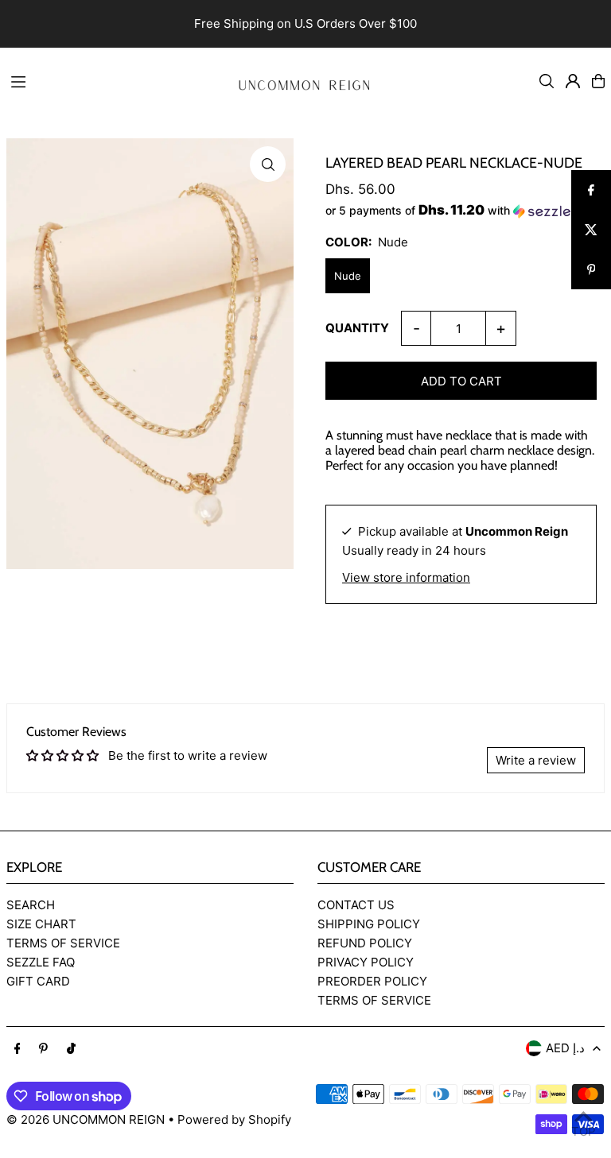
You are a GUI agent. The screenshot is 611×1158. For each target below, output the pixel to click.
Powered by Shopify (234, 1119)
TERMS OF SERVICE (63, 943)
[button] (461, 211)
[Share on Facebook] (591, 190)
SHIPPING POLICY (368, 923)
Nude (347, 275)
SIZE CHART (41, 923)
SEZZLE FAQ (40, 962)
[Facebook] (17, 1049)
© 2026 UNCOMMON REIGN (85, 1119)
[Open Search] (546, 81)
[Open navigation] (110, 80)
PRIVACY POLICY (365, 962)
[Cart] (598, 81)
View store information (406, 577)
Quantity (357, 327)
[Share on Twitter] (591, 230)
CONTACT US (356, 904)
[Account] (573, 81)
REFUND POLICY (364, 943)
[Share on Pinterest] (591, 269)
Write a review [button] (536, 760)
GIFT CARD (38, 981)
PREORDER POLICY (372, 981)
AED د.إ (565, 1047)
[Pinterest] (43, 1049)
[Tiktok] (71, 1049)
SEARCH (30, 904)
